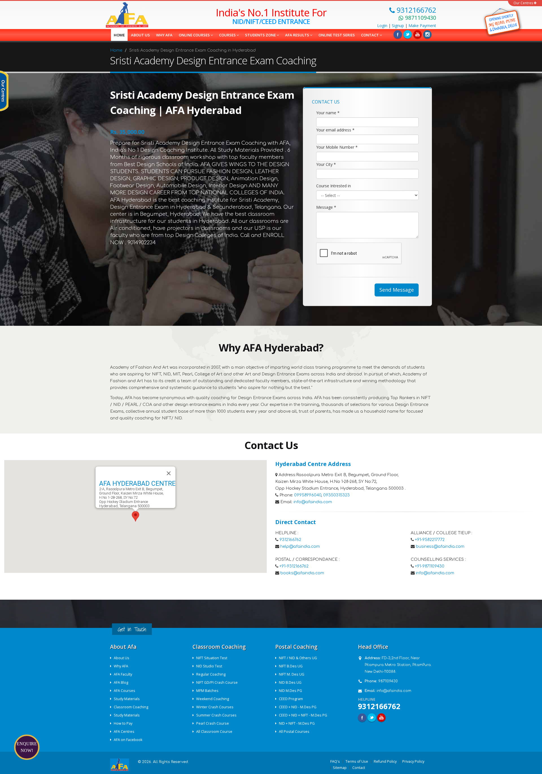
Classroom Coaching (131, 707)
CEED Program (291, 698)
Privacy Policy (413, 761)
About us (140, 35)
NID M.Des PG (290, 690)
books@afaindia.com (302, 573)
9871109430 (388, 681)
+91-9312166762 (294, 566)
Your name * (328, 112)
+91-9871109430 (429, 566)
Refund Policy (385, 761)
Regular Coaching (211, 674)
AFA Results (297, 35)
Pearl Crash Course (212, 723)
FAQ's (335, 761)
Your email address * (335, 130)
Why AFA (164, 35)
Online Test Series (336, 35)
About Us (121, 658)
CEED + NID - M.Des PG (297, 707)
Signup (398, 25)
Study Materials (127, 698)
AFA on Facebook (128, 739)
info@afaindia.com (313, 502)
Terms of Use (357, 761)
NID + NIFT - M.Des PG (297, 723)
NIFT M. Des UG (291, 674)
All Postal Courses (294, 731)
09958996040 (307, 495)
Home (119, 35)
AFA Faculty (123, 674)
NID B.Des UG (290, 682)
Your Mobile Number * (337, 147)
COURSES (228, 35)
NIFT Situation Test (211, 658)
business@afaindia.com (440, 546)
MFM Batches (207, 690)
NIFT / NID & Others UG (298, 658)
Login (382, 25)
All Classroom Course (214, 731)
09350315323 (336, 495)
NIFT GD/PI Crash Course (217, 682)
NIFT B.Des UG (291, 666)
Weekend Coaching (212, 698)
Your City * (326, 164)
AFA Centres (124, 731)
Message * (326, 207)
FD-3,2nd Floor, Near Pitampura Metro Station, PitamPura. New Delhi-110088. (398, 665)
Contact (370, 35)
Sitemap (340, 767)
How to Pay (123, 723)
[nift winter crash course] (500, 21)
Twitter (407, 34)
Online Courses (195, 35)
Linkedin (417, 34)
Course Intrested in (333, 185)
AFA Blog (121, 682)
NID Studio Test (209, 666)
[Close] (169, 473)
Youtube (381, 717)
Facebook (398, 34)
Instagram (427, 34)
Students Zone (261, 35)
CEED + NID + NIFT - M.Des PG (303, 715)
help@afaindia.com (300, 546)
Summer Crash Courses (216, 715)
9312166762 (290, 540)
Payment (422, 25)
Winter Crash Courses (214, 707)
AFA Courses (124, 690)
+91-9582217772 (430, 540)
